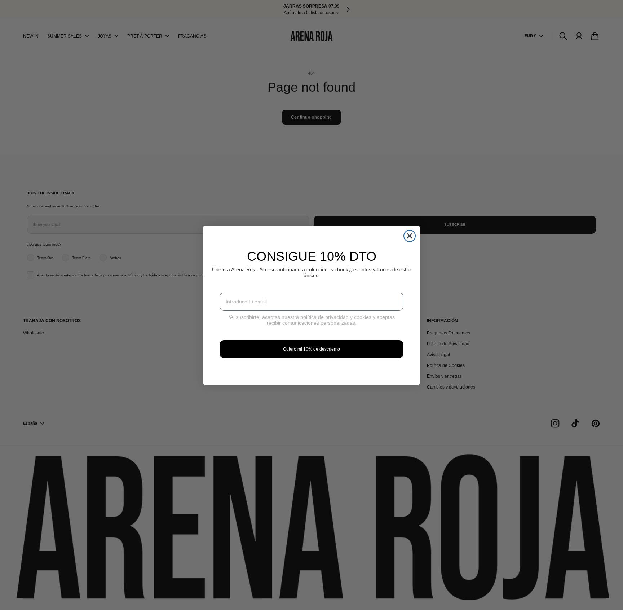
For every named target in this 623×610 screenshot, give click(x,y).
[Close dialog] (409, 236)
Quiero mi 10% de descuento (311, 349)
